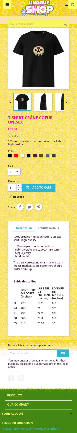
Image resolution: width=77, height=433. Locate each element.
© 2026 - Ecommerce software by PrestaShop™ (31, 428)
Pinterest (38, 207)
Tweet (29, 207)
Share (20, 207)
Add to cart (38, 187)
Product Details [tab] (48, 228)
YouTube (21, 378)
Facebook (11, 378)
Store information (17, 423)
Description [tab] (24, 228)
